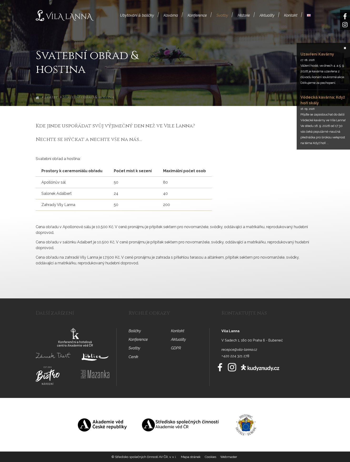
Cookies (210, 457)
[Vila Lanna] (65, 15)
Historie (244, 15)
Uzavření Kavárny (317, 54)
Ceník (133, 357)
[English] (308, 15)
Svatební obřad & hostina (88, 97)
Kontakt (290, 15)
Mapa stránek (190, 457)
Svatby (222, 15)
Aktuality (267, 15)
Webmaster (228, 457)
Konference (197, 15)
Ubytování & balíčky (137, 15)
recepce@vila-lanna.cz (239, 349)
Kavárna (171, 15)
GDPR (176, 348)
